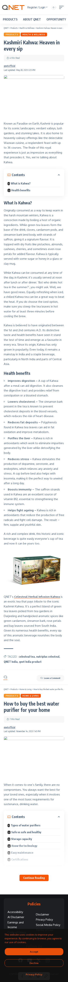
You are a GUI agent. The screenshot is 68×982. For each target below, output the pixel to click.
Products (12, 34)
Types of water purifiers (25, 825)
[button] (62, 7)
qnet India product (30, 661)
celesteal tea (27, 656)
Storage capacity (21, 839)
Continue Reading (34, 877)
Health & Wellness (33, 34)
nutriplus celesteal (47, 656)
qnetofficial (9, 65)
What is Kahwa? (21, 183)
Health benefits (20, 190)
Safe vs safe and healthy (26, 832)
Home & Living (30, 696)
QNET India (11, 661)
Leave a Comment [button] (52, 678)
